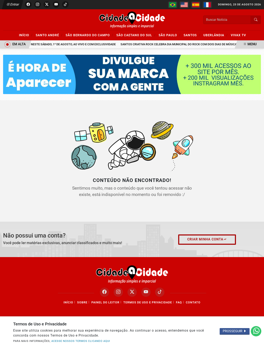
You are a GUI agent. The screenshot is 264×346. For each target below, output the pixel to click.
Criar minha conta (205, 239)
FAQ (179, 302)
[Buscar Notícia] (256, 19)
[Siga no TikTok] (65, 4)
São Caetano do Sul (136, 35)
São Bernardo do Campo (89, 35)
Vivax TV (238, 35)
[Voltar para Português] (172, 4)
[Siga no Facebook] (28, 4)
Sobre (82, 302)
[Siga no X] (47, 4)
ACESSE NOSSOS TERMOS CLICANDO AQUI (80, 341)
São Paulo (169, 35)
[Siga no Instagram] (37, 4)
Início (26, 35)
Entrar (14, 4)
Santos (192, 35)
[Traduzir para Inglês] (184, 4)
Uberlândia (215, 35)
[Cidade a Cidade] (132, 19)
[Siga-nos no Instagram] (118, 292)
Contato (193, 302)
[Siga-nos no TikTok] (159, 292)
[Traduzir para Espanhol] (195, 4)
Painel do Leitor (105, 302)
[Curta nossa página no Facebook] (104, 292)
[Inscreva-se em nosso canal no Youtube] (146, 292)
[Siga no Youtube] (56, 4)
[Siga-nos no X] (132, 292)
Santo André (49, 35)
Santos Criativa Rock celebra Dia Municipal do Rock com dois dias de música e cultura (184, 44)
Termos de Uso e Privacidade (147, 302)
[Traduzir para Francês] (207, 4)
